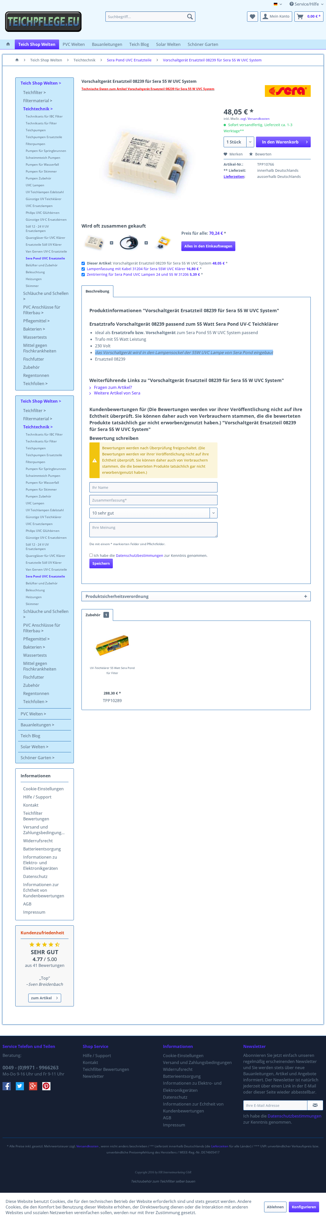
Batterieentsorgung (42, 849)
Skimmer (32, 286)
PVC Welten (32, 714)
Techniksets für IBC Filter (44, 116)
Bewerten (262, 154)
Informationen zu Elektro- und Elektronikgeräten (40, 862)
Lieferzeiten (234, 176)
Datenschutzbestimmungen (139, 555)
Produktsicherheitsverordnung (117, 596)
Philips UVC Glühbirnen (43, 213)
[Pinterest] (48, 1089)
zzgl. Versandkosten (255, 118)
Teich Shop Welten (40, 83)
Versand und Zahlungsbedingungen (44, 829)
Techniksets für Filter (41, 123)
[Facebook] (9, 1089)
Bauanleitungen (36, 725)
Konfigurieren (304, 1206)
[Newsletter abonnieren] (315, 1105)
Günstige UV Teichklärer (43, 199)
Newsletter (93, 1076)
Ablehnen (275, 1206)
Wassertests (35, 337)
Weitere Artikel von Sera (116, 393)
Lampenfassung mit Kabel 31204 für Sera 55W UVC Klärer (136, 268)
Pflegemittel (35, 321)
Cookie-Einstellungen (43, 789)
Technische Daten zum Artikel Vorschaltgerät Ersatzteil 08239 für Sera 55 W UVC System (148, 89)
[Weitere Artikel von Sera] (288, 94)
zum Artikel (41, 997)
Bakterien (33, 329)
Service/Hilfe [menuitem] (307, 4)
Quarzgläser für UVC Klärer (45, 237)
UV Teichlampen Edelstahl (45, 192)
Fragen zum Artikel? (112, 387)
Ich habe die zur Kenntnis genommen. (151, 555)
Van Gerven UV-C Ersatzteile (46, 251)
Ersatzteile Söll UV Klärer (44, 244)
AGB (27, 904)
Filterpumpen (35, 144)
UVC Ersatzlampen (39, 206)
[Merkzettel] (252, 16)
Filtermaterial (36, 100)
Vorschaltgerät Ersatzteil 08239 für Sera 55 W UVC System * (157, 263)
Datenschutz (35, 876)
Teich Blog (30, 736)
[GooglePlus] (35, 1089)
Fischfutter (33, 359)
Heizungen (34, 279)
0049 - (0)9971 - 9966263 (31, 1067)
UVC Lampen (35, 185)
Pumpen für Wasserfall (42, 164)
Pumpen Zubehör (38, 178)
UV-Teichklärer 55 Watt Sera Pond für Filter (112, 670)
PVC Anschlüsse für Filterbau (41, 310)
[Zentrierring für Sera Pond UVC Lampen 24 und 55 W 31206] (163, 243)
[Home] (8, 44)
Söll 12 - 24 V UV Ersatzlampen (37, 228)
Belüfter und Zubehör (42, 265)
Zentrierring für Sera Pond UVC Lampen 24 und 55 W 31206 (138, 274)
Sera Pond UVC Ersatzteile (45, 258)
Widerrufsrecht (38, 841)
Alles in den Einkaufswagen (208, 246)
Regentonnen (36, 375)
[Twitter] (22, 1089)
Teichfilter (33, 92)
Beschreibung (97, 291)
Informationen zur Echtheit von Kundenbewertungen (43, 890)
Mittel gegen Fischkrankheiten (39, 348)
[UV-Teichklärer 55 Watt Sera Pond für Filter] (112, 645)
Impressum (34, 912)
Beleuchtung (35, 272)
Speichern (101, 563)
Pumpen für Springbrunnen (46, 151)
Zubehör (31, 367)
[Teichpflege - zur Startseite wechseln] (43, 24)
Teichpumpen (36, 130)
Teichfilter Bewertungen (36, 816)
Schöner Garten (36, 757)
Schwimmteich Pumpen (43, 157)
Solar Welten (33, 747)
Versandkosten (87, 1146)
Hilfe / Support (37, 797)
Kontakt (30, 805)
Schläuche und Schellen (46, 293)
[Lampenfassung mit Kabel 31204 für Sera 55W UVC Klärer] (129, 243)
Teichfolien (34, 383)
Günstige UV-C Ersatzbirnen (46, 219)
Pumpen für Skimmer (41, 171)
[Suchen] (190, 16)
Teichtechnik (36, 109)
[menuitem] (150, 16)
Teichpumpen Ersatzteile (44, 137)
